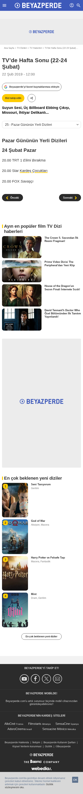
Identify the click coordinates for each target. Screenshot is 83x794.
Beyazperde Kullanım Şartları (60, 742)
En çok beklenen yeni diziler (41, 636)
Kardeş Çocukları (34, 171)
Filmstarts (34, 723)
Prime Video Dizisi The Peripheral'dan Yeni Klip (60, 263)
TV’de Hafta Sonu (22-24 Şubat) (60, 48)
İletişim (36, 742)
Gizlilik (48, 746)
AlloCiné (9, 723)
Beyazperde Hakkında (17, 742)
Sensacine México (54, 729)
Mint (33, 594)
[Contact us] (58, 678)
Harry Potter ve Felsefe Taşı (48, 557)
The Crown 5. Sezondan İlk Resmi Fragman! (61, 239)
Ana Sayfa (9, 48)
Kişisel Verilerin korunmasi (27, 746)
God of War (38, 520)
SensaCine (62, 723)
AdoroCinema (16, 729)
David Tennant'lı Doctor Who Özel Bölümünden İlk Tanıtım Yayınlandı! (63, 313)
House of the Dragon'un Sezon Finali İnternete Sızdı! (62, 287)
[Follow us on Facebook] (36, 678)
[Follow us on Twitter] (47, 678)
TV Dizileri (22, 48)
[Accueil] (38, 5)
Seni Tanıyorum (41, 484)
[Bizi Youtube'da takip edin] (25, 678)
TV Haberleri (36, 48)
